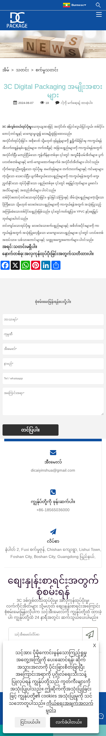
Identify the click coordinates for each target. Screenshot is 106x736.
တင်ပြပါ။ (30, 429)
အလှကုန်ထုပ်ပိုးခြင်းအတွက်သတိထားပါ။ (59, 253)
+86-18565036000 (53, 510)
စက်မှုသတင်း (47, 70)
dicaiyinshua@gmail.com (53, 470)
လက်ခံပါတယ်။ (69, 722)
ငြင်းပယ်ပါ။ (30, 722)
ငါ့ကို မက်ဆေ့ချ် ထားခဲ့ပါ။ (77, 102)
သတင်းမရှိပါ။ (25, 246)
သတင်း (22, 70)
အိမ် (5, 70)
